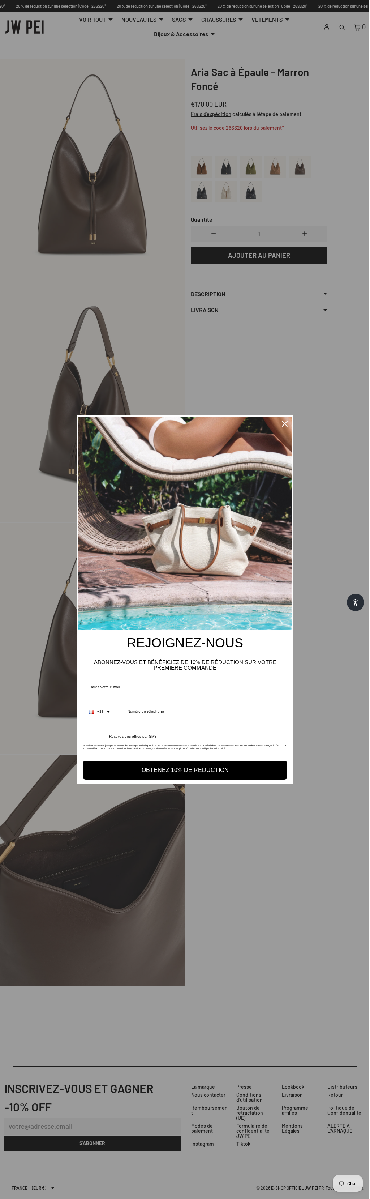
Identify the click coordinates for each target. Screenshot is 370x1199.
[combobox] (97, 712)
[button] (352, 602)
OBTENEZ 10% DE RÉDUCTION (183, 770)
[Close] (283, 423)
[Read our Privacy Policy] (282, 747)
